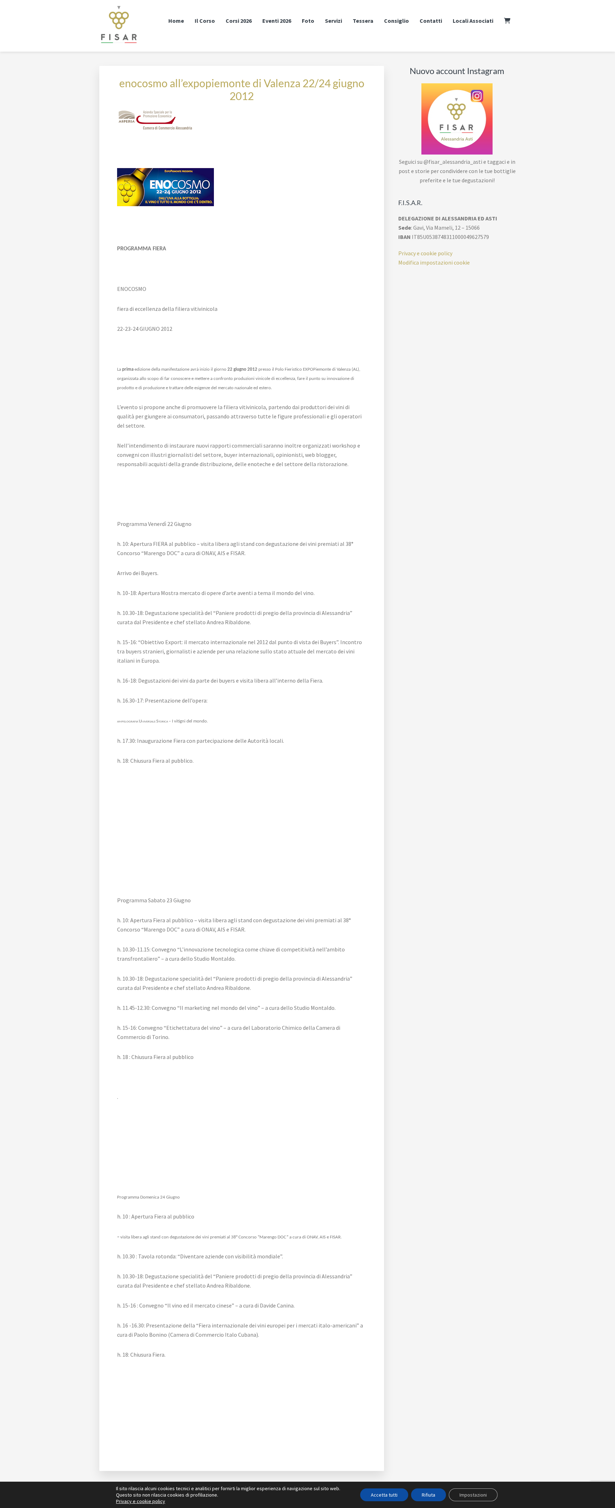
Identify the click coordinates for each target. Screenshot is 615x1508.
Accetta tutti (384, 1495)
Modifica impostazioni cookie (434, 262)
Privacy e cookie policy (425, 253)
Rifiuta (428, 1495)
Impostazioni (473, 1495)
